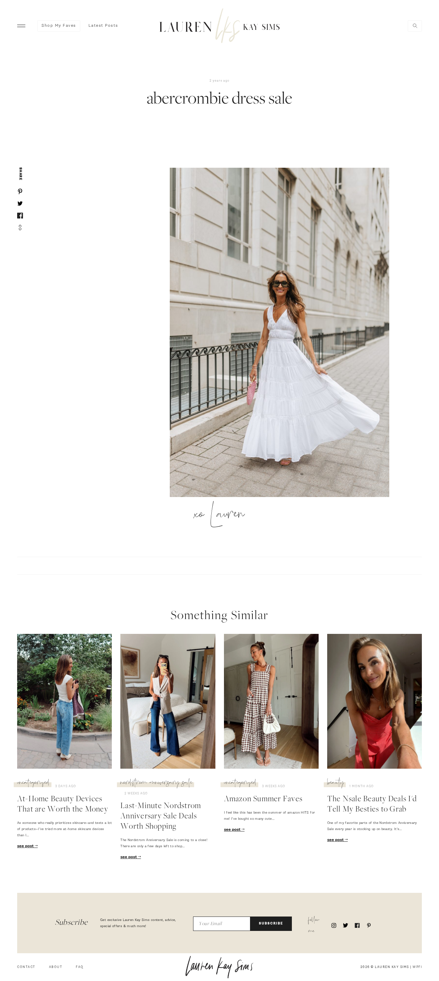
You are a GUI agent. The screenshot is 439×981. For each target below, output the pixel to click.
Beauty (335, 783)
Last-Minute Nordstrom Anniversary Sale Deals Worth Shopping (160, 816)
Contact (26, 967)
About (55, 967)
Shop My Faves (58, 26)
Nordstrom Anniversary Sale (156, 783)
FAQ (80, 967)
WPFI (417, 967)
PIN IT (283, 333)
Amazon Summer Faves (263, 799)
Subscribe (271, 923)
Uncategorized (33, 783)
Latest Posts (103, 26)
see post (26, 846)
